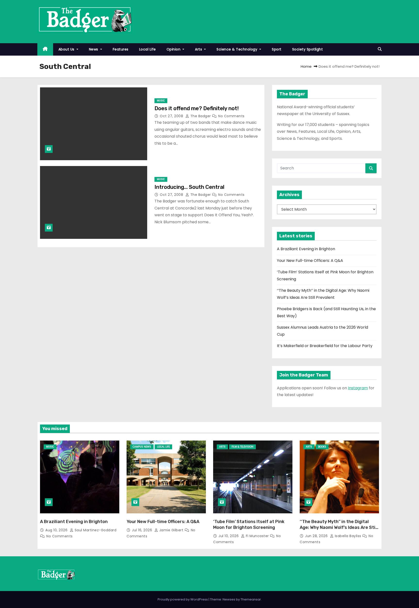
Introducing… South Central (189, 187)
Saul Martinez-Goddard (94, 530)
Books (322, 447)
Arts (199, 49)
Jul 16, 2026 (142, 530)
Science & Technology (237, 49)
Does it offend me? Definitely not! (196, 108)
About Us (67, 49)
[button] (380, 49)
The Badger (200, 116)
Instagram (358, 388)
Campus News (142, 447)
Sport (277, 49)
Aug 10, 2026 (57, 530)
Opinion (174, 49)
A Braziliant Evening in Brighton (306, 249)
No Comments (231, 116)
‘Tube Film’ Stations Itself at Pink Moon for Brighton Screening (248, 524)
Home (306, 66)
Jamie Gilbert (171, 530)
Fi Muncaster (257, 535)
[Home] (45, 49)
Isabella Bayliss (348, 535)
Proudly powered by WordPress (183, 599)
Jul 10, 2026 (229, 535)
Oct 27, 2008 (172, 116)
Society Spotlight (307, 49)
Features (121, 49)
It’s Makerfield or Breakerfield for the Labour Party (324, 346)
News (94, 49)
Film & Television (242, 447)
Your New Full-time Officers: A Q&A (310, 260)
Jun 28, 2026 (317, 535)
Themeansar (251, 599)
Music (161, 100)
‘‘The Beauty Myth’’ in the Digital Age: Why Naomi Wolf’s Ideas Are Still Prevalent (339, 527)
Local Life (147, 49)
